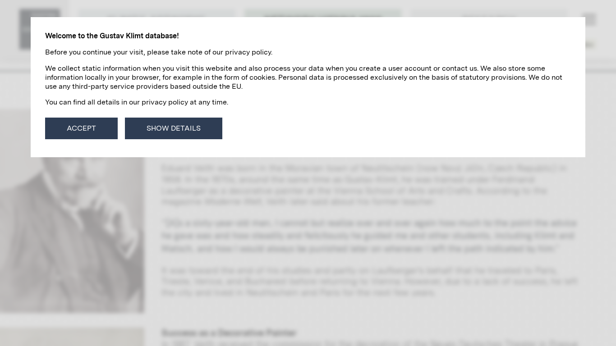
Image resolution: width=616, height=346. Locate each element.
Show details (174, 128)
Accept (81, 128)
